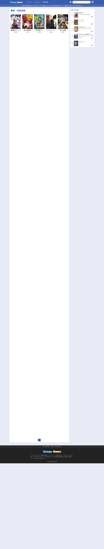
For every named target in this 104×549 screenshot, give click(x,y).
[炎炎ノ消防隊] (63, 21)
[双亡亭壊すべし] (39, 21)
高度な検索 (45, 2)
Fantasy (88, 14)
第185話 (15, 32)
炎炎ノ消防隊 (63, 30)
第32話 (27, 32)
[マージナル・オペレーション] (51, 21)
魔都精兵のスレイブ (15, 30)
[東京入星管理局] (27, 21)
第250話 (39, 32)
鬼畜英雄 (81, 13)
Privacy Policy (58, 446)
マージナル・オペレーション (51, 30)
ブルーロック (82, 41)
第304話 (63, 32)
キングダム (81, 20)
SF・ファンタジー (87, 35)
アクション (85, 28)
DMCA (52, 446)
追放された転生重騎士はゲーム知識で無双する (86, 34)
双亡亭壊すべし (39, 30)
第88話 (51, 32)
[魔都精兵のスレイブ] (15, 21)
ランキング (37, 2)
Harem (84, 14)
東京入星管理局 (27, 30)
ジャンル (29, 2)
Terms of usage (46, 446)
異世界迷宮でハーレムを (84, 27)
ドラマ (90, 28)
